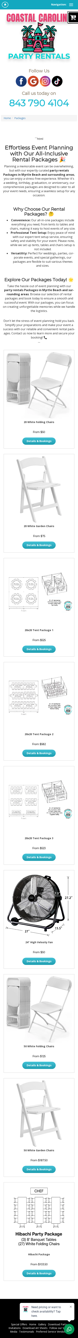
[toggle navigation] (71, 5)
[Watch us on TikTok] (57, 81)
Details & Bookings (39, 441)
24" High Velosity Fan (39, 942)
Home (7, 118)
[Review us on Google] (33, 81)
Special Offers (19, 1324)
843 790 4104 (39, 103)
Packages (20, 118)
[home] (5, 5)
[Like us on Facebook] (21, 81)
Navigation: (58, 4)
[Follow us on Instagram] (45, 81)
